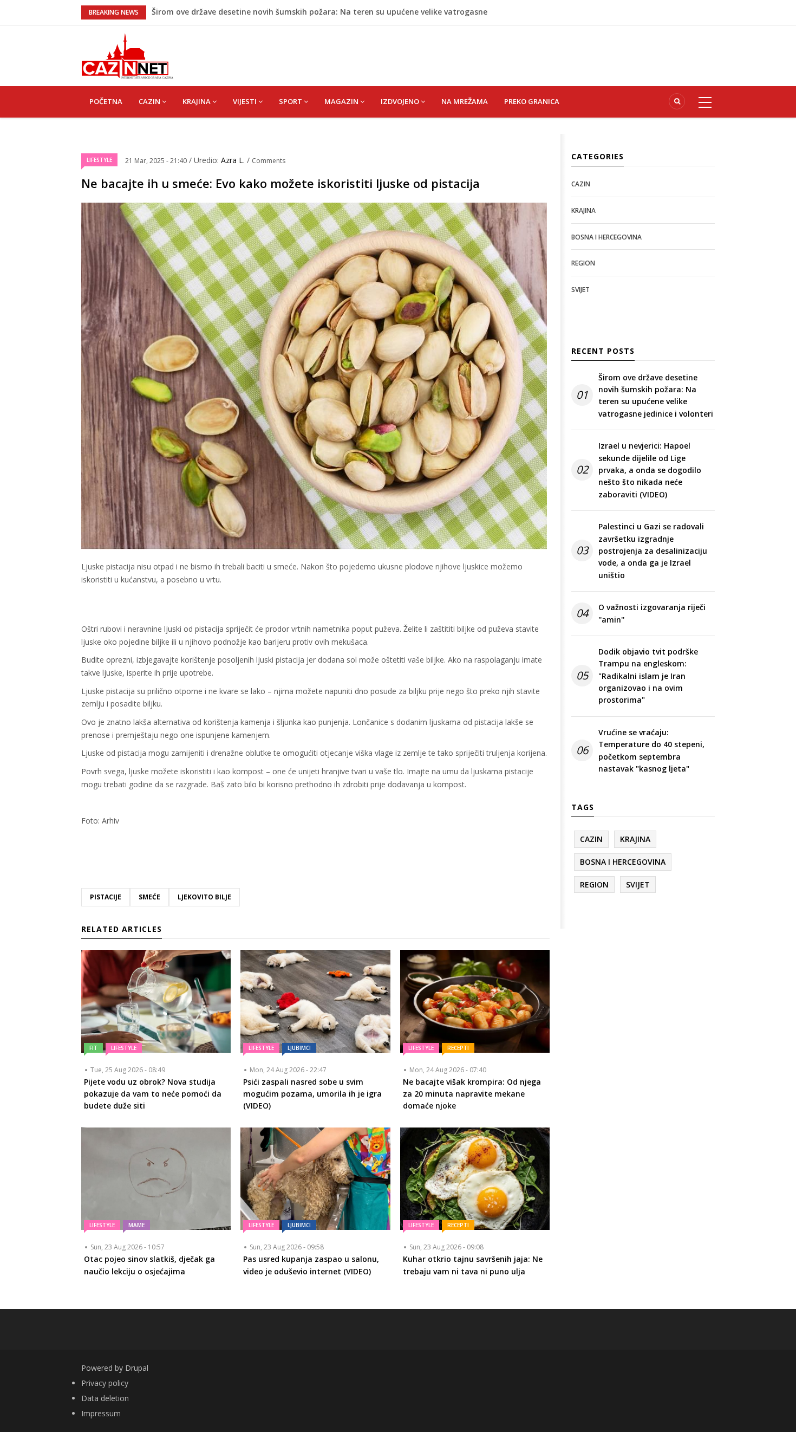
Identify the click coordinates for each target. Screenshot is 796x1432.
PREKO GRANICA (531, 101)
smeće (149, 897)
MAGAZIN (342, 101)
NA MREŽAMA (464, 101)
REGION (583, 263)
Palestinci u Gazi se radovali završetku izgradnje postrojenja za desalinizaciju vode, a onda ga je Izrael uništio (652, 550)
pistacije (105, 897)
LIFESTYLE (99, 160)
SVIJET (580, 289)
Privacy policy (104, 1383)
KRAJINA (197, 101)
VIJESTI (245, 101)
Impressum (101, 1413)
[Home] (127, 55)
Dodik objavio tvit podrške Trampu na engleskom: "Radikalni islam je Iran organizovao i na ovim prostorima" (648, 675)
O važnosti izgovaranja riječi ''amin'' (652, 613)
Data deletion (105, 1398)
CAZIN (150, 101)
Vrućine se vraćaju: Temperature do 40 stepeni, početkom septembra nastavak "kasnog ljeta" (651, 750)
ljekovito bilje (204, 897)
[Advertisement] (452, 49)
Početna (105, 101)
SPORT (291, 101)
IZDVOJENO (401, 101)
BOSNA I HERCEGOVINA (606, 237)
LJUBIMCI (299, 1048)
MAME (136, 1225)
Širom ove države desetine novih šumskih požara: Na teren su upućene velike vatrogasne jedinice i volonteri (655, 395)
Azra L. (234, 160)
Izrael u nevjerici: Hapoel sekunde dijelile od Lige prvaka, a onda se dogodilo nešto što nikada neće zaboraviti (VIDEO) (649, 470)
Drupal (136, 1368)
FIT (93, 1048)
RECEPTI (458, 1048)
